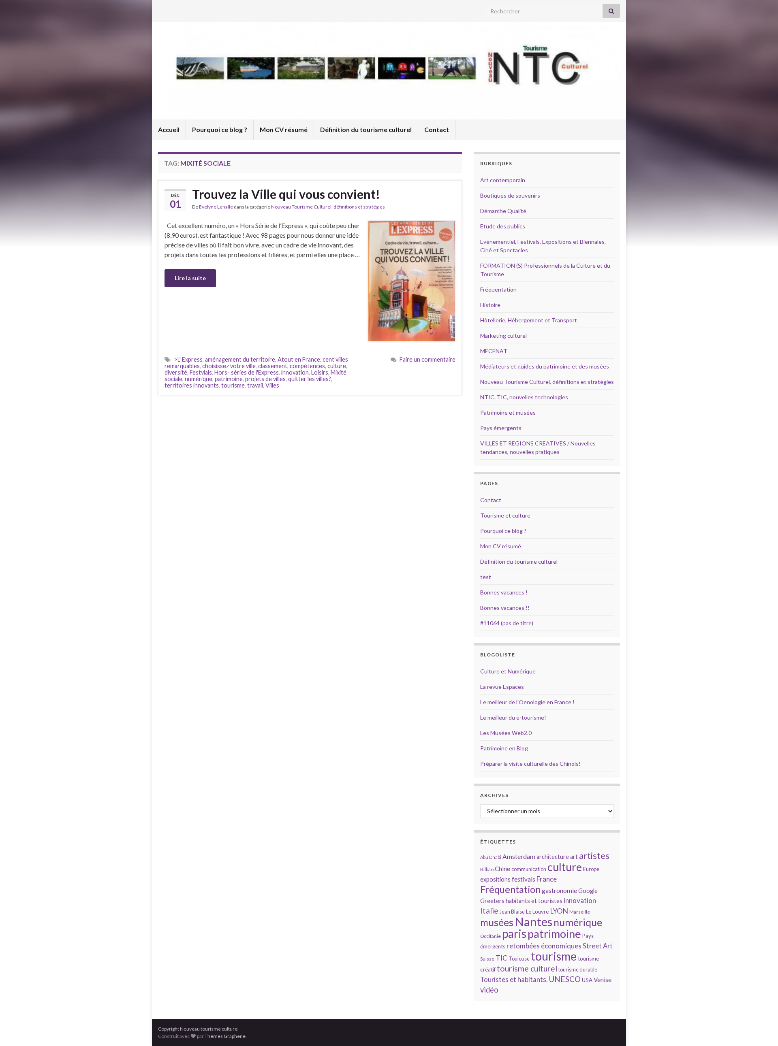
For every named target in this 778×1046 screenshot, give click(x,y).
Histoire (490, 304)
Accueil (169, 129)
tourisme (233, 385)
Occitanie (490, 936)
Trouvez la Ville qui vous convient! (286, 194)
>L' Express (188, 359)
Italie (489, 910)
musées (496, 922)
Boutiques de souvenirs (510, 195)
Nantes (533, 921)
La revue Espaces (502, 686)
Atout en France (299, 359)
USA (587, 980)
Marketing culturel (503, 335)
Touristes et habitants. (513, 980)
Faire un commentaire (427, 359)
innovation (295, 372)
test (485, 576)
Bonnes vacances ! (504, 592)
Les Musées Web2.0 (506, 732)
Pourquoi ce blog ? (219, 129)
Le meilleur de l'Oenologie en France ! (527, 702)
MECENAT (493, 350)
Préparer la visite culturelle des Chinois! (530, 763)
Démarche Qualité (503, 210)
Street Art (598, 946)
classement (272, 365)
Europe (591, 869)
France (546, 879)
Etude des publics (502, 226)
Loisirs (319, 372)
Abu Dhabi (490, 857)
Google (588, 890)
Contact (436, 129)
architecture (552, 856)
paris (514, 933)
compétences (307, 365)
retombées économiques (544, 946)
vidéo (489, 989)
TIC (501, 958)
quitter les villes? (309, 378)
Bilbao (487, 869)
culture (336, 365)
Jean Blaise (512, 911)
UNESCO (565, 979)
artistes (594, 855)
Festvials (201, 372)
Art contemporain (502, 180)
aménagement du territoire (240, 359)
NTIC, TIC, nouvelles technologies (524, 397)
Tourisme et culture (505, 515)
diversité (176, 372)
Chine (502, 868)
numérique (198, 378)
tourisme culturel (527, 968)
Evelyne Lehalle (216, 207)
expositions (495, 879)
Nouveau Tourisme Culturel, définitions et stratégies (328, 207)
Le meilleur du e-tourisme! (513, 717)
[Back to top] (760, 1028)
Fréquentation (498, 289)
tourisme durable (577, 969)
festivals (523, 879)
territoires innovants (192, 385)
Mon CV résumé (284, 129)
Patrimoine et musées (508, 412)
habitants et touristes (534, 900)
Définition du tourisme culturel (366, 129)
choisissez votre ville (229, 365)
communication (528, 869)
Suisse (487, 959)
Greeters (492, 900)
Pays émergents (501, 427)
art (574, 856)
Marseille (579, 912)
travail (255, 385)
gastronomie (559, 890)
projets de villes (265, 378)
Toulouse (519, 958)
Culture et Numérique (508, 671)
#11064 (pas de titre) (506, 623)
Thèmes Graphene (225, 1036)
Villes (272, 385)
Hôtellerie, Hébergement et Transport (528, 320)
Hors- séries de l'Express (246, 372)
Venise (602, 979)
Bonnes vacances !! (505, 607)
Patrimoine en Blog (504, 748)
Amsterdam (518, 856)
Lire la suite (190, 278)
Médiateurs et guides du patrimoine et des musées (544, 366)
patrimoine (229, 378)
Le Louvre (537, 911)
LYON (559, 911)
